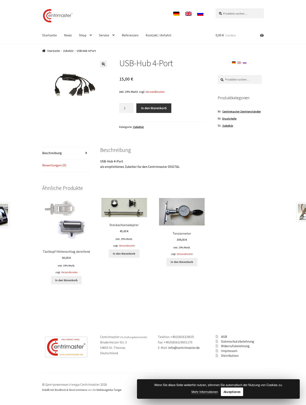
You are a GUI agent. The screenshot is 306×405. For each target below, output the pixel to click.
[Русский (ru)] (244, 62)
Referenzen (130, 35)
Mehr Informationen (205, 391)
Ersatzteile (229, 118)
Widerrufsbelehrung (235, 346)
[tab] (66, 153)
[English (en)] (239, 62)
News (68, 35)
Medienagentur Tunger (109, 389)
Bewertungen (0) (54, 165)
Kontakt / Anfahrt (159, 35)
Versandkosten (155, 92)
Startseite (49, 35)
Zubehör (68, 51)
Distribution (230, 355)
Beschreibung (52, 153)
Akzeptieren (232, 392)
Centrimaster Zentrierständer (241, 111)
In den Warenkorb (154, 108)
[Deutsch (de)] (234, 62)
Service (104, 35)
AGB (224, 336)
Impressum (229, 351)
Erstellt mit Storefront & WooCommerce (64, 389)
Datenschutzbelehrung (237, 341)
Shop (82, 35)
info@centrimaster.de (184, 348)
